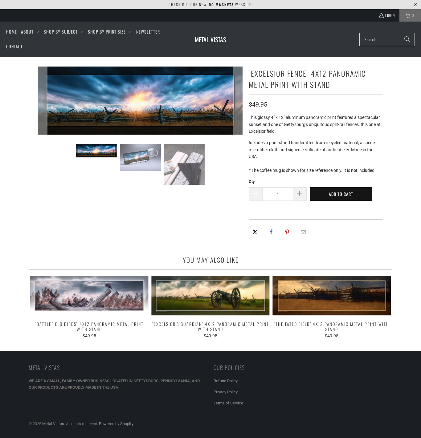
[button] (30, 32)
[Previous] (42, 101)
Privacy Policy (226, 392)
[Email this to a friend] (303, 232)
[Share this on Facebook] (271, 232)
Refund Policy (226, 381)
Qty (252, 181)
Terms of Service (228, 403)
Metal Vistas (53, 423)
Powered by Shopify (116, 423)
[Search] (407, 39)
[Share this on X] (255, 232)
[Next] (238, 101)
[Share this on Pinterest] (287, 232)
